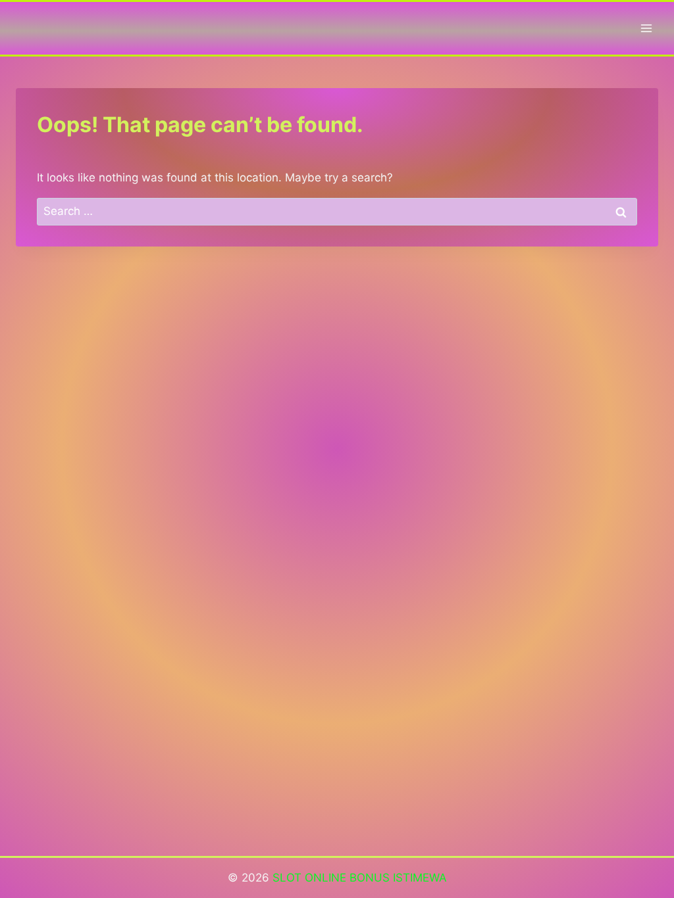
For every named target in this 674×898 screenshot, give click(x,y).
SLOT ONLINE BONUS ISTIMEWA (359, 877)
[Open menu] (646, 28)
